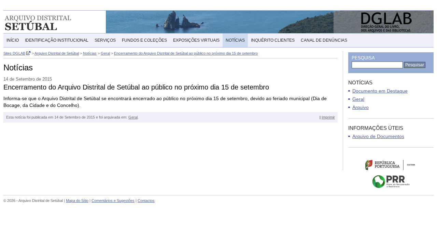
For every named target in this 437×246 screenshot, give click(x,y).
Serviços (105, 40)
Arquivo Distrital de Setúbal (47, 22)
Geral (133, 117)
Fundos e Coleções (144, 40)
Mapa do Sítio (77, 201)
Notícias (235, 40)
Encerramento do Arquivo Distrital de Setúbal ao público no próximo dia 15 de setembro (186, 53)
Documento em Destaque (380, 91)
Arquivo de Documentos (378, 136)
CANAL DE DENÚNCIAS (324, 40)
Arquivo (360, 107)
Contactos (146, 201)
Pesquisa (363, 58)
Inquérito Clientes (273, 40)
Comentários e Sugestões (113, 201)
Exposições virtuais (196, 40)
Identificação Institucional (56, 40)
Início (12, 40)
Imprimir (328, 117)
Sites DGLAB (14, 53)
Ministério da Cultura (391, 164)
